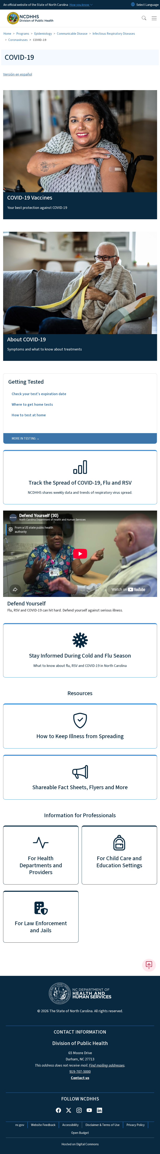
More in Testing (24, 438)
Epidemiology (43, 33)
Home (7, 33)
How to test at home (29, 415)
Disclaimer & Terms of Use (102, 1125)
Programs (22, 33)
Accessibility (70, 1125)
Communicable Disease (72, 33)
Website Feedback (43, 1125)
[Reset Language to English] (133, 5)
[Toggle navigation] (154, 18)
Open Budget (80, 1133)
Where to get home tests (32, 404)
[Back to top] (149, 965)
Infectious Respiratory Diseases (113, 33)
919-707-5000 (80, 1071)
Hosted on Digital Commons (80, 1144)
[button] (141, 18)
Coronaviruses (18, 40)
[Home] (30, 14)
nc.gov (19, 1125)
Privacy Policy (135, 1125)
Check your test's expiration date (39, 394)
